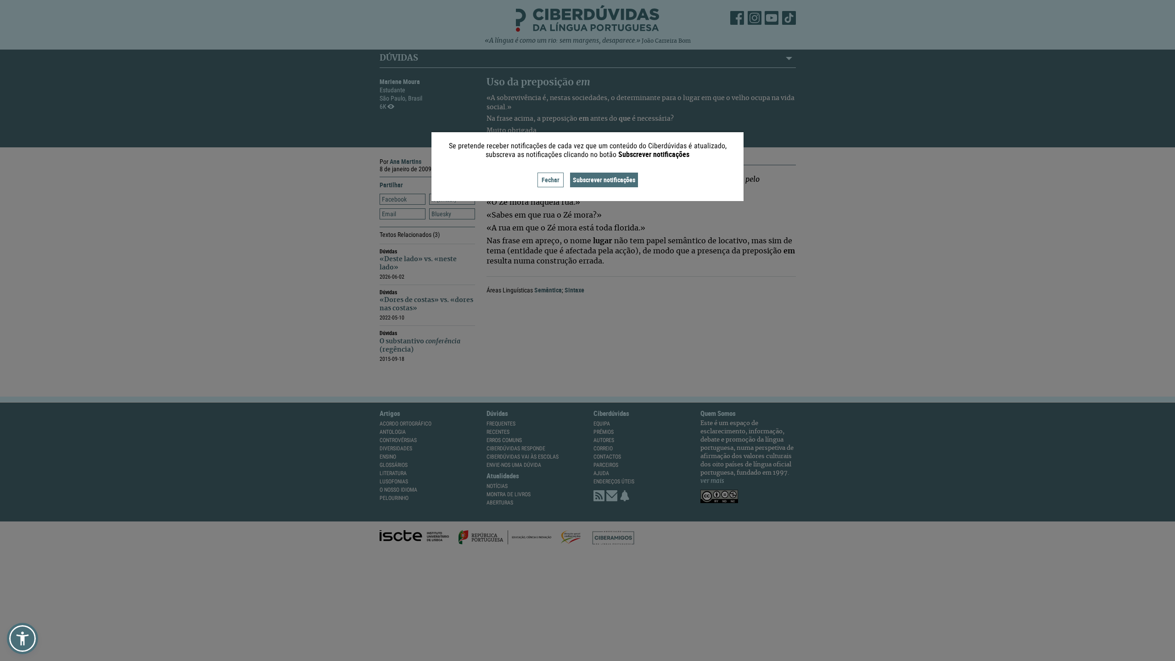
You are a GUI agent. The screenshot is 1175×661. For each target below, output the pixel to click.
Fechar (551, 179)
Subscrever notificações (604, 179)
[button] (22, 638)
